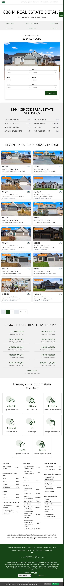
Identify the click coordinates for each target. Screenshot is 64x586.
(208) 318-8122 (24, 2)
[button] (61, 14)
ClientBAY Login (37, 550)
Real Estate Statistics (32, 23)
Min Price (9, 69)
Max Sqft (34, 84)
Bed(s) (8, 77)
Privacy (14, 550)
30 (21, 312)
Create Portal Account (52, 2)
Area (54, 547)
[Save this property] (29, 153)
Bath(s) (34, 77)
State (23, 547)
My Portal (36, 2)
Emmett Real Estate (14, 547)
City (34, 547)
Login (42, 2)
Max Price (34, 69)
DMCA (29, 550)
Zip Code (39, 547)
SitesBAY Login (48, 550)
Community (47, 547)
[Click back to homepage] (2, 2)
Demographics (32, 28)
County (29, 547)
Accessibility (21, 550)
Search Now (51, 93)
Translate (43, 575)
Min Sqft (9, 84)
